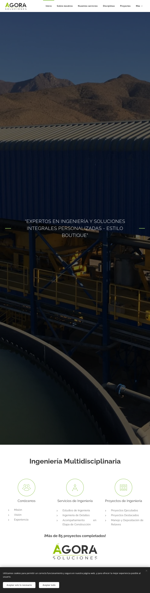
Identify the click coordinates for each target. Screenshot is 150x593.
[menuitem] (48, 6)
